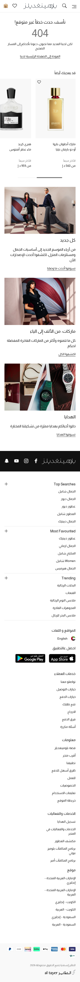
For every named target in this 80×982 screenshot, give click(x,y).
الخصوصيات (68, 785)
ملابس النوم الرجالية (63, 600)
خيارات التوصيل (66, 689)
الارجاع (72, 711)
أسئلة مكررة (68, 727)
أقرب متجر (69, 755)
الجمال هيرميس (65, 568)
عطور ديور (69, 506)
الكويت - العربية (66, 909)
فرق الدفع (69, 719)
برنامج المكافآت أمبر (63, 860)
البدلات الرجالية (66, 585)
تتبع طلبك (69, 704)
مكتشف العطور (65, 841)
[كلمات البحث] (64, 6)
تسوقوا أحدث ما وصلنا (61, 268)
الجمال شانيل (67, 491)
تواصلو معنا (68, 681)
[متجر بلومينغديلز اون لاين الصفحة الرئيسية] (40, 6)
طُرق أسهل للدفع (64, 770)
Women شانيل (66, 561)
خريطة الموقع (66, 800)
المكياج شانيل (67, 553)
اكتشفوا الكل (67, 354)
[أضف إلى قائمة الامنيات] (39, 82)
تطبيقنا (71, 763)
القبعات (71, 593)
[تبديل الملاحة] (74, 6)
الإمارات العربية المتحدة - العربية (60, 892)
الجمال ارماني (67, 546)
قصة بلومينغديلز (65, 748)
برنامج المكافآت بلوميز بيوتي (61, 851)
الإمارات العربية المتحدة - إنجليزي (60, 880)
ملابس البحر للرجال (64, 615)
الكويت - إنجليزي (65, 902)
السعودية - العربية (64, 924)
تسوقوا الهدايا (66, 434)
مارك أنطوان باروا (64, 144)
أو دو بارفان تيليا (66, 149)
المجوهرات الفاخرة (64, 608)
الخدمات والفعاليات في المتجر (61, 831)
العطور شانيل (66, 514)
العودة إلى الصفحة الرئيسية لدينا (40, 56)
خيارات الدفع (68, 696)
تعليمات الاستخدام (64, 793)
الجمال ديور (68, 499)
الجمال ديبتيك (67, 521)
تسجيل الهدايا (66, 821)
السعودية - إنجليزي (64, 917)
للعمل (71, 778)
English (62, 638)
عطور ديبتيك (67, 538)
